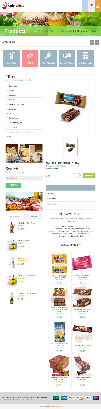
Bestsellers (33, 217)
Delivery (50, 193)
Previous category (92, 42)
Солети (11, 113)
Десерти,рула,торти (16, 104)
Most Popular (14, 217)
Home (35, 31)
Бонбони (12, 95)
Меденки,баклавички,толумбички (22, 132)
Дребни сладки (14, 118)
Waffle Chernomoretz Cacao (83, 31)
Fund (49, 188)
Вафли (64, 31)
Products (45, 31)
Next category (97, 42)
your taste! (11, 8)
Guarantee (51, 199)
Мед (10, 136)
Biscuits (12, 100)
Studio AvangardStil (57, 406)
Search (13, 185)
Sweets (55, 31)
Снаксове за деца (15, 123)
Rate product (52, 204)
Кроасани (12, 109)
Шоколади (13, 86)
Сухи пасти (13, 127)
